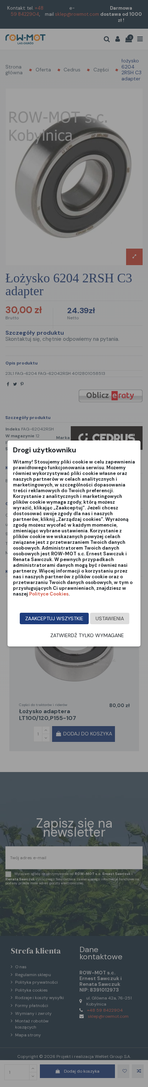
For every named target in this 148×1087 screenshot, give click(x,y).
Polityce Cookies (49, 594)
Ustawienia (110, 618)
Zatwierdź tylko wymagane (87, 635)
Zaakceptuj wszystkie (54, 618)
